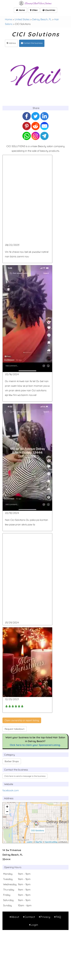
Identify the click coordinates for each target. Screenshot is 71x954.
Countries (49, 10)
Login (34, 924)
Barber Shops (12, 761)
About (15, 916)
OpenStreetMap (51, 841)
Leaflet (29, 841)
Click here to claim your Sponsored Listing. (35, 745)
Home (21, 10)
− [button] (7, 812)
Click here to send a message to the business (25, 776)
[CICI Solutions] (36, 824)
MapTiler (39, 841)
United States (22, 19)
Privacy (45, 916)
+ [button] (7, 807)
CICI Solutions (37, 830)
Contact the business (33, 43)
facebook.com (10, 790)
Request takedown (14, 728)
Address (12, 43)
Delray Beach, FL (42, 19)
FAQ (58, 916)
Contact (29, 916)
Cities (34, 10)
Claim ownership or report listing (22, 720)
